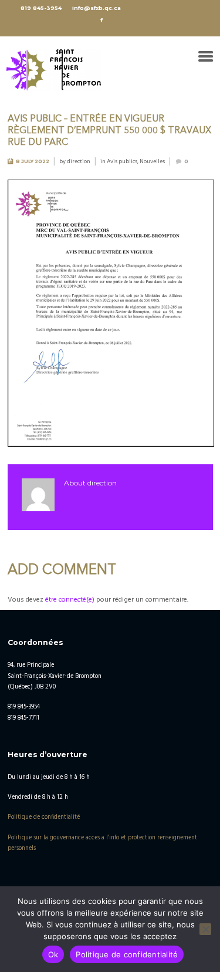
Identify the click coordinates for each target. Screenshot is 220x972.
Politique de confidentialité (44, 817)
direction (78, 161)
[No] (205, 929)
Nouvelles (152, 161)
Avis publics (122, 161)
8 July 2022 (32, 161)
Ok (53, 954)
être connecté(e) (69, 600)
